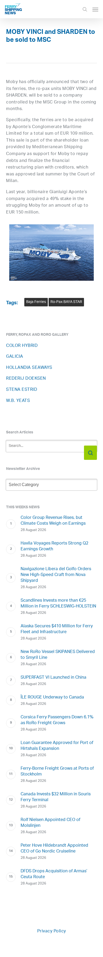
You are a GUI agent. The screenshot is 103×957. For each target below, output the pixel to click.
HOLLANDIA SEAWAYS (29, 368)
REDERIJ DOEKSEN (26, 378)
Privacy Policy (51, 931)
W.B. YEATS (18, 401)
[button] (95, 9)
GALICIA (14, 356)
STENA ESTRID (21, 389)
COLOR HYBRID (22, 346)
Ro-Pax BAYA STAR (66, 302)
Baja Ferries (36, 302)
